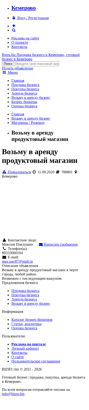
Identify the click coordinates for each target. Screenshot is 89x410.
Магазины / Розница (27, 123)
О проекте (19, 42)
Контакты (19, 47)
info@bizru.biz (13, 394)
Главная (17, 81)
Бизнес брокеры (24, 102)
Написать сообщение (60, 244)
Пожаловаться (19, 172)
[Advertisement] (44, 206)
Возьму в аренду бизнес (30, 98)
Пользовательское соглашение (35, 361)
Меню (12, 72)
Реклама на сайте (25, 38)
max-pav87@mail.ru (17, 261)
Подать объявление (17, 68)
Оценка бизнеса (24, 106)
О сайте (17, 357)
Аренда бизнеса (24, 93)
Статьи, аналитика (26, 324)
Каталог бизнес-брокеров (31, 320)
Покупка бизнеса (25, 89)
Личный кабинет (25, 348)
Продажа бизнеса (25, 85)
